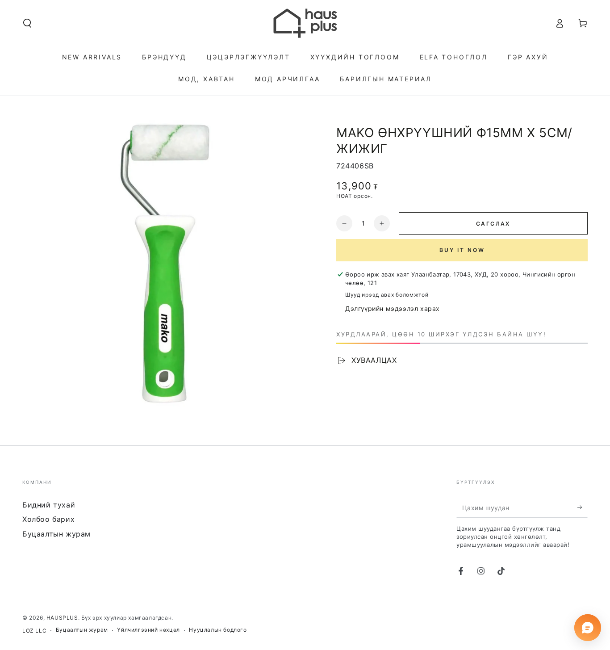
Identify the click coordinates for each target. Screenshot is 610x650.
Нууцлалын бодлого (218, 629)
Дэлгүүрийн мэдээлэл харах (392, 308)
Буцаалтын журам (56, 533)
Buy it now (462, 250)
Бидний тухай (48, 504)
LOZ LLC (34, 630)
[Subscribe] (582, 507)
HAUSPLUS (62, 617)
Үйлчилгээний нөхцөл (148, 629)
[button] (27, 23)
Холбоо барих (48, 519)
